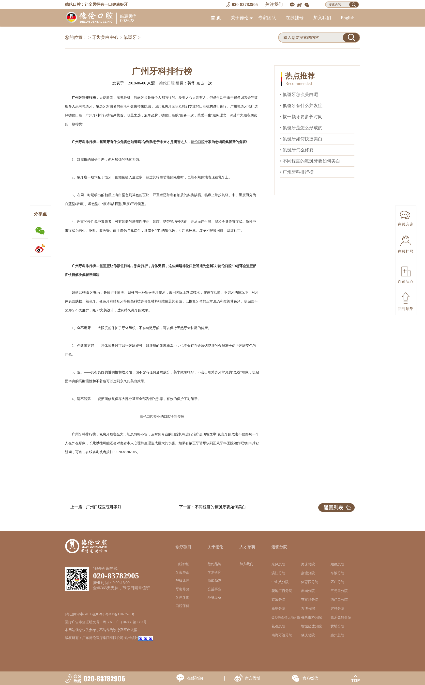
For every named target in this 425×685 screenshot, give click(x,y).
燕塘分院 (308, 573)
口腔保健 (182, 606)
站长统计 (131, 638)
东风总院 (278, 564)
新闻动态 (214, 581)
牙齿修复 (182, 589)
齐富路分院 (309, 600)
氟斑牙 (130, 37)
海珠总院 (308, 564)
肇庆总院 (308, 635)
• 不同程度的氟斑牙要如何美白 (310, 161)
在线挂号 (295, 17)
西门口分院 (339, 600)
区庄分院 (337, 582)
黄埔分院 (337, 626)
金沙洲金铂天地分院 (286, 617)
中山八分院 (280, 582)
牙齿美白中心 (105, 37)
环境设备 (214, 597)
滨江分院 (278, 573)
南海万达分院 (282, 635)
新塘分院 (278, 608)
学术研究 (214, 572)
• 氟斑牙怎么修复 (297, 149)
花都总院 (278, 626)
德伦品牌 (214, 564)
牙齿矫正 (182, 572)
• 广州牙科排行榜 (297, 172)
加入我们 (322, 17)
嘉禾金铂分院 (341, 617)
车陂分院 (337, 573)
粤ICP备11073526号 (120, 614)
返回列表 (333, 507)
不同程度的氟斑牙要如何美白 (220, 507)
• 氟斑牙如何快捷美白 (301, 138)
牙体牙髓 (182, 597)
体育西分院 (309, 582)
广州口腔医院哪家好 (103, 507)
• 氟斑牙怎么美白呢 (299, 94)
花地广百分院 (282, 591)
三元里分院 (339, 591)
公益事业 (214, 589)
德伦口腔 (167, 83)
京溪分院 (278, 600)
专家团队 (267, 17)
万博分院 (308, 608)
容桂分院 (337, 608)
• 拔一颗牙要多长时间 (301, 116)
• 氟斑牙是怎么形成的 (301, 127)
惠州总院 (337, 635)
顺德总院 (337, 564)
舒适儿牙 (182, 581)
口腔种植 (182, 564)
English (347, 17)
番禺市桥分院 (311, 617)
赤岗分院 (308, 591)
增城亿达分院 (311, 626)
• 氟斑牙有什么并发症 (301, 105)
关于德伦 (239, 17)
